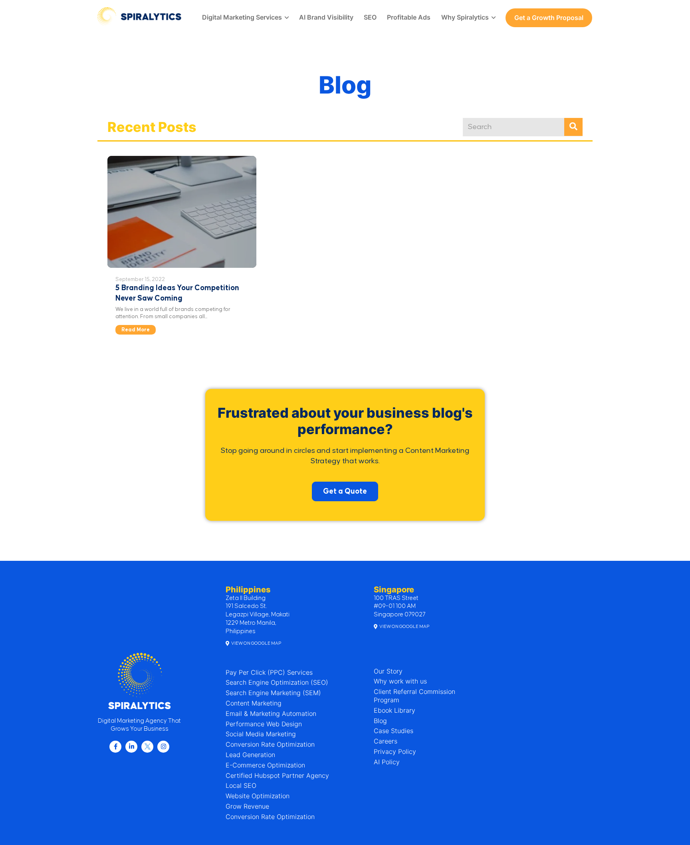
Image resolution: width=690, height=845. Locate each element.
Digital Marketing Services (242, 17)
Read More (135, 330)
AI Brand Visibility (326, 17)
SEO (370, 17)
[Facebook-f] (115, 747)
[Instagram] (163, 747)
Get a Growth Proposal (548, 18)
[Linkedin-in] (131, 747)
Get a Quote (345, 491)
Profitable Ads (408, 17)
